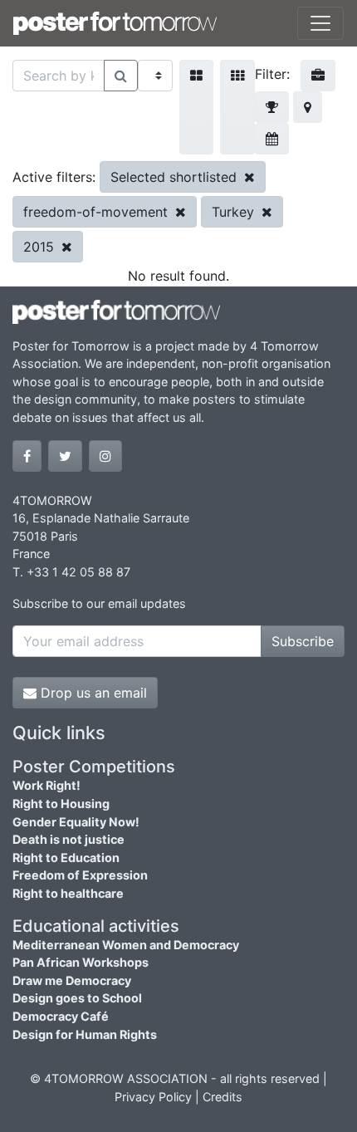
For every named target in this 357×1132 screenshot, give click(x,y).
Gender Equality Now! (75, 822)
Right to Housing (61, 803)
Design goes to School (77, 998)
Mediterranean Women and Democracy (125, 945)
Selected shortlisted (175, 177)
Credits (222, 1097)
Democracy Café (60, 1016)
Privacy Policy (153, 1097)
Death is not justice (68, 839)
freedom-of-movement (97, 211)
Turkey (235, 211)
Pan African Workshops (80, 962)
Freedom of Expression (80, 875)
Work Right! (46, 785)
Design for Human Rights (84, 1034)
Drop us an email (92, 692)
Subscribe (302, 641)
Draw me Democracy (71, 980)
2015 (40, 246)
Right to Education (66, 857)
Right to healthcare (68, 893)
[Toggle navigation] (320, 23)
